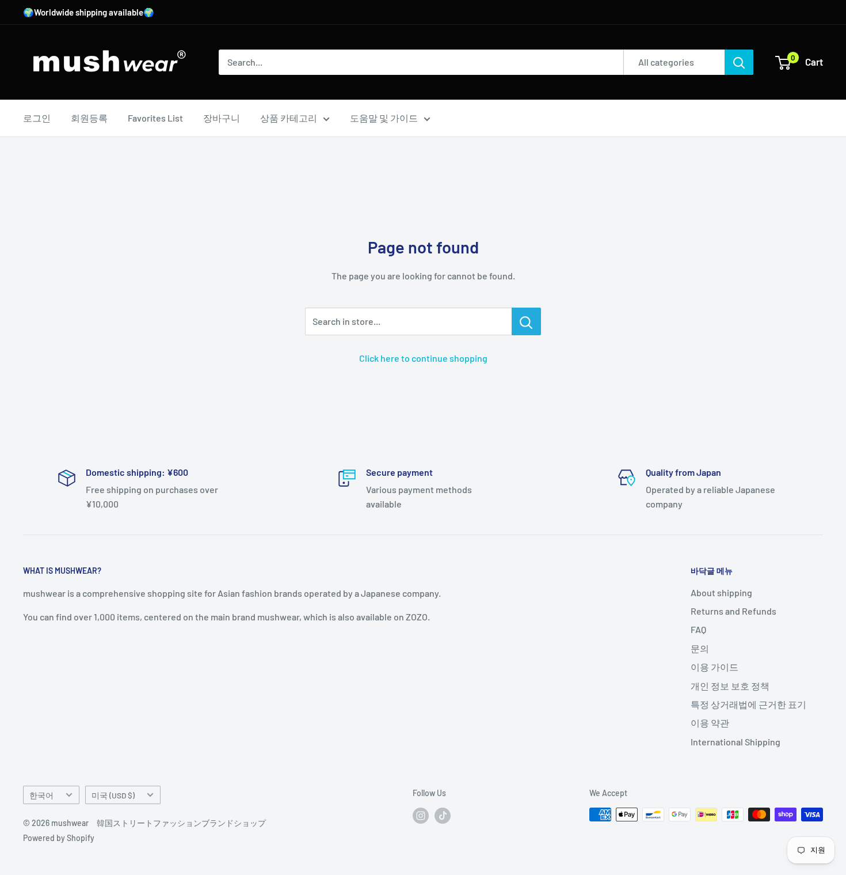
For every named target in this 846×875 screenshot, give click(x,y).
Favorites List (155, 117)
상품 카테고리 (288, 117)
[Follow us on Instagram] (421, 816)
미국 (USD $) (113, 795)
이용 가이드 (714, 666)
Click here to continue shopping (423, 358)
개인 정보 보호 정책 (730, 685)
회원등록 (89, 117)
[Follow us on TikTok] (443, 816)
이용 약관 (710, 722)
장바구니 (221, 117)
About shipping (721, 592)
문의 (700, 648)
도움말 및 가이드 (384, 117)
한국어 (41, 795)
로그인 (37, 117)
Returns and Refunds (733, 610)
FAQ (698, 629)
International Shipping (735, 741)
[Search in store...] (526, 321)
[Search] (739, 62)
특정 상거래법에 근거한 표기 (748, 704)
